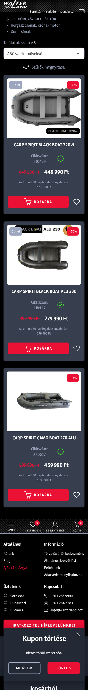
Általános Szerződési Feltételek (60, 564)
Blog (7, 560)
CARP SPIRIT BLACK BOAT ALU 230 (44, 291)
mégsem (24, 668)
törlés (63, 668)
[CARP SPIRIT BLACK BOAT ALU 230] (44, 255)
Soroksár (36, 12)
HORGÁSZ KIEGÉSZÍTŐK (37, 19)
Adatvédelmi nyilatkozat (63, 574)
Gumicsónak (21, 32)
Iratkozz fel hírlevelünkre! (44, 625)
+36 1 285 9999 (62, 596)
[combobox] (44, 53)
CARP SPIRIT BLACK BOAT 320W (44, 145)
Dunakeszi (67, 12)
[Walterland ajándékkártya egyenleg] (81, 11)
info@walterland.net (67, 610)
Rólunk (9, 553)
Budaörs (51, 12)
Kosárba (43, 202)
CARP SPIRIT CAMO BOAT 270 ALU (44, 438)
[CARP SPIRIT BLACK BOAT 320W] (44, 108)
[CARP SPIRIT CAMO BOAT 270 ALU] (44, 401)
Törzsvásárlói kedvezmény (64, 553)
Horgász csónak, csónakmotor (35, 25)
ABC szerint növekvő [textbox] (24, 53)
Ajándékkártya (15, 567)
